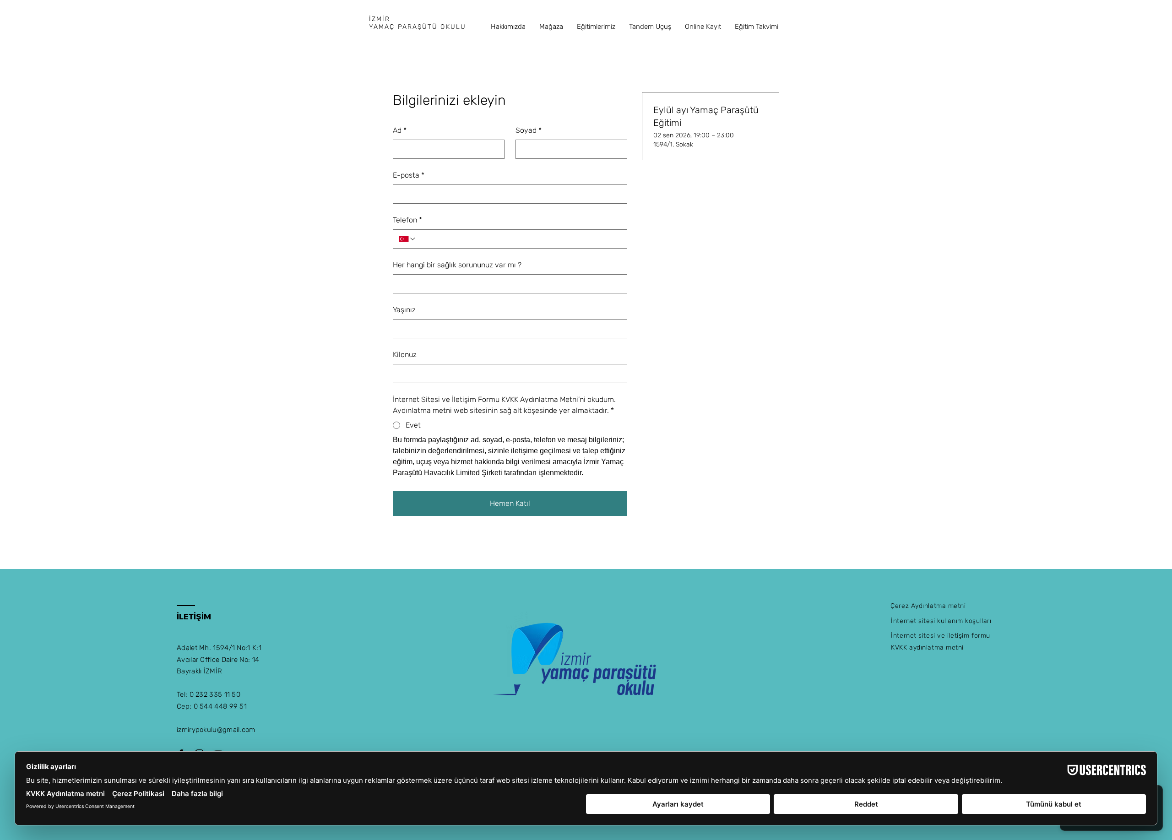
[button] (508, 26)
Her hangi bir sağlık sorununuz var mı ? (457, 264)
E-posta (408, 175)
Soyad (528, 130)
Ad (400, 130)
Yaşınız (404, 309)
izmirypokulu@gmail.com (216, 730)
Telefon (407, 220)
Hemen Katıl (510, 503)
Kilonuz (405, 354)
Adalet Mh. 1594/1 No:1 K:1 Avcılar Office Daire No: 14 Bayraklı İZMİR (219, 659)
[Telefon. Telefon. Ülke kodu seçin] (407, 239)
